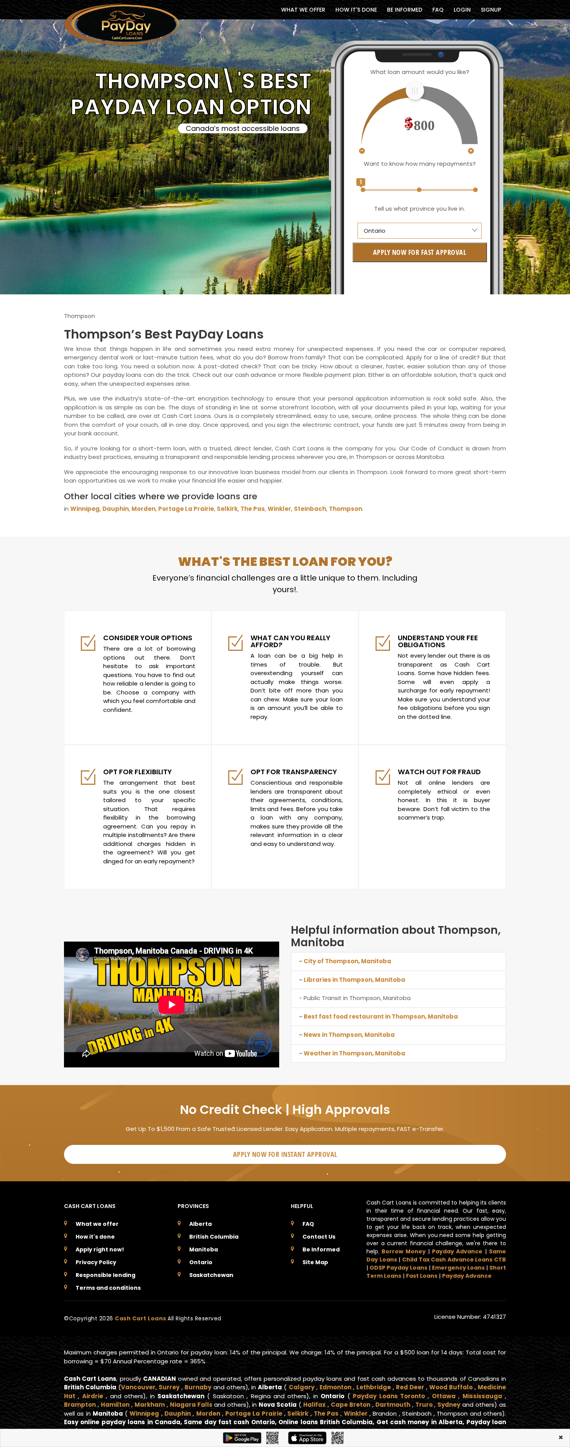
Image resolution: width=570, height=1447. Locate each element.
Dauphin (115, 509)
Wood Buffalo (451, 1387)
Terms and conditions (108, 1288)
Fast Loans (421, 1276)
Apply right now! (100, 1249)
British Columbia (213, 1237)
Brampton (80, 1405)
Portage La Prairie (186, 509)
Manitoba (203, 1249)
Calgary (301, 1387)
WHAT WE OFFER (303, 10)
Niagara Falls (191, 1405)
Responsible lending (105, 1275)
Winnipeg (85, 509)
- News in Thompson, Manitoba (347, 1035)
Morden (143, 509)
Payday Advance (457, 1251)
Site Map (315, 1262)
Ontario (200, 1262)
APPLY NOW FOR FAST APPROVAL (419, 252)
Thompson (345, 509)
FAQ (438, 10)
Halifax (314, 1405)
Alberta (200, 1224)
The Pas (252, 509)
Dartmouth (392, 1405)
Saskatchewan (211, 1275)
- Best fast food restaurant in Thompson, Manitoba (378, 1016)
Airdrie (92, 1396)
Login (462, 10)
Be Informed (321, 1249)
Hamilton (115, 1405)
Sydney (448, 1405)
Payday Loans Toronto (389, 1396)
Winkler (279, 509)
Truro (424, 1405)
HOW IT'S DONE (356, 10)
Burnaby (198, 1387)
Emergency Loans (458, 1268)
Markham (150, 1405)
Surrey (169, 1387)
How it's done (95, 1237)
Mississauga (482, 1396)
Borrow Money (403, 1251)
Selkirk (227, 509)
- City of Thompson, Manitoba (345, 961)
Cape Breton (350, 1405)
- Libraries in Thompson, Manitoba (352, 980)
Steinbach (310, 509)
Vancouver (138, 1387)
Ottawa (444, 1396)
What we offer (97, 1224)
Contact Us (318, 1237)
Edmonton (335, 1387)
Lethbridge (373, 1387)
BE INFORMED (404, 10)
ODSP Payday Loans (398, 1268)
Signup (491, 10)
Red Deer (410, 1387)
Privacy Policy (96, 1262)
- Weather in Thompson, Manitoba (352, 1053)
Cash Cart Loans (141, 1318)
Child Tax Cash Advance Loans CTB (454, 1259)
